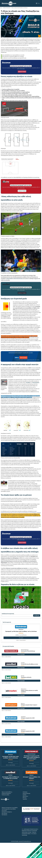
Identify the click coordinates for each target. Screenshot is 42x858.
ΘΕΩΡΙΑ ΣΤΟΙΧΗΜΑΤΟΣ (6, 7)
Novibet (24, 794)
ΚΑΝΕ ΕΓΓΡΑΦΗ (22, 71)
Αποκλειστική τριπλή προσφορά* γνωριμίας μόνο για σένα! (21, 352)
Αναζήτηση (36, 615)
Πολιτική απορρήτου (6, 793)
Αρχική (1, 7)
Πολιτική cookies (5, 794)
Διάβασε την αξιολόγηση (21, 635)
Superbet (25, 799)
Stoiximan (25, 791)
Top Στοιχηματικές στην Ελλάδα (9, 809)
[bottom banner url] (34, 850)
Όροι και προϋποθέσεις (7, 791)
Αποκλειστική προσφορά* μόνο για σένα (20, 66)
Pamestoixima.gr (26, 793)
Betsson (24, 797)
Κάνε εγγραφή (23, 357)
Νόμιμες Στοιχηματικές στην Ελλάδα (10, 807)
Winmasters (25, 796)
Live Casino (4, 810)
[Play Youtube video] (21, 224)
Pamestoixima (35, 382)
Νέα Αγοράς (4, 813)
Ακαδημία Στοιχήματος (7, 811)
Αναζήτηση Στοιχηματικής (8, 613)
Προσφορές (4, 814)
